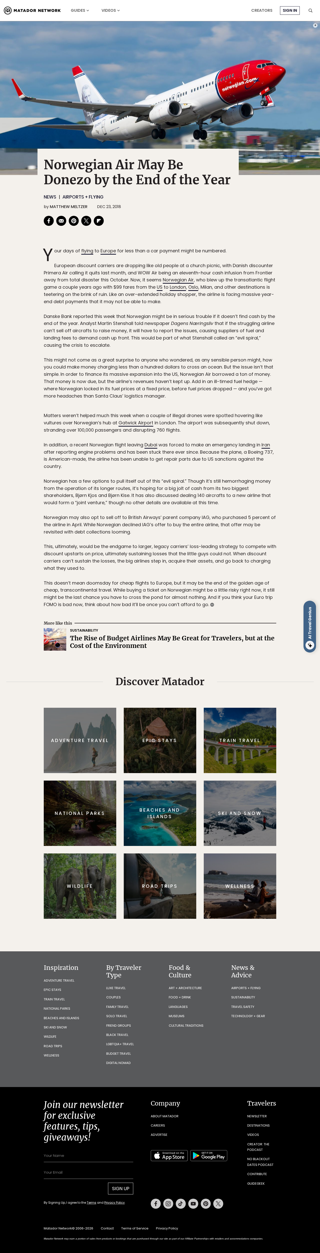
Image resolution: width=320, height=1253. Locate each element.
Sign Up (210, 647)
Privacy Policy (190, 660)
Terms (167, 660)
